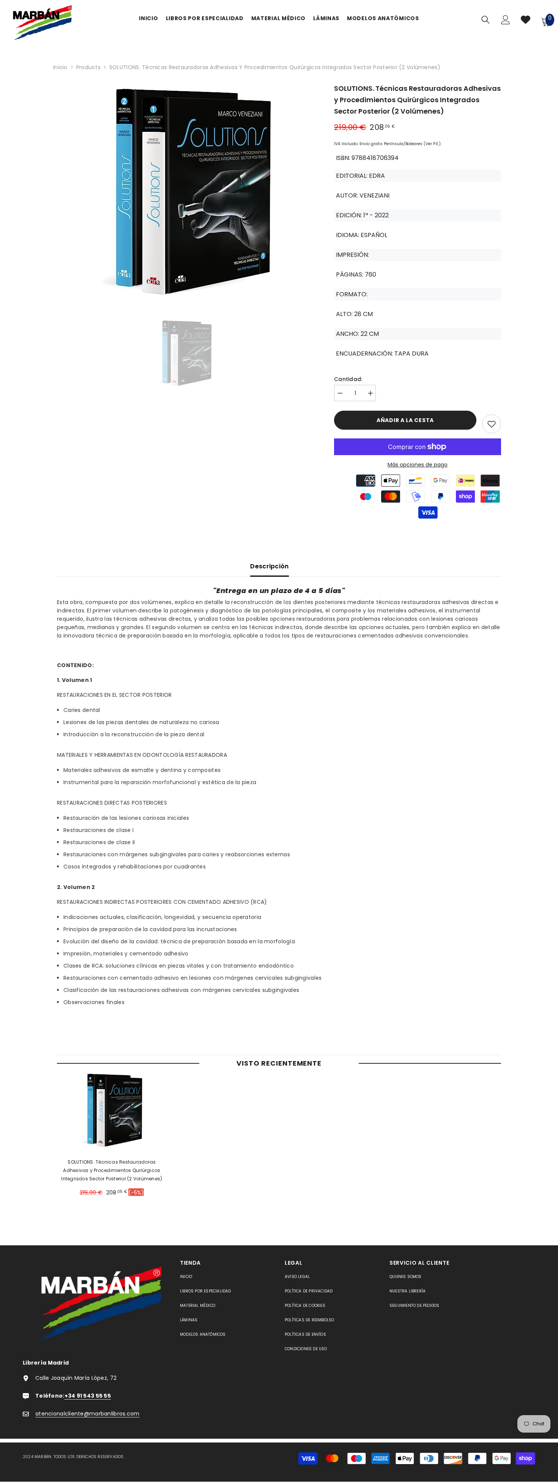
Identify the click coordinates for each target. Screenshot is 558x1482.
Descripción (269, 566)
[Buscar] (485, 19)
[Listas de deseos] (525, 21)
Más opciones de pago (418, 464)
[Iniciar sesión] (505, 21)
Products (88, 67)
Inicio (60, 67)
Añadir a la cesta (405, 420)
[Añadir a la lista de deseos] (491, 423)
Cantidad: (348, 379)
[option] (184, 193)
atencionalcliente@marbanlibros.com (87, 1413)
